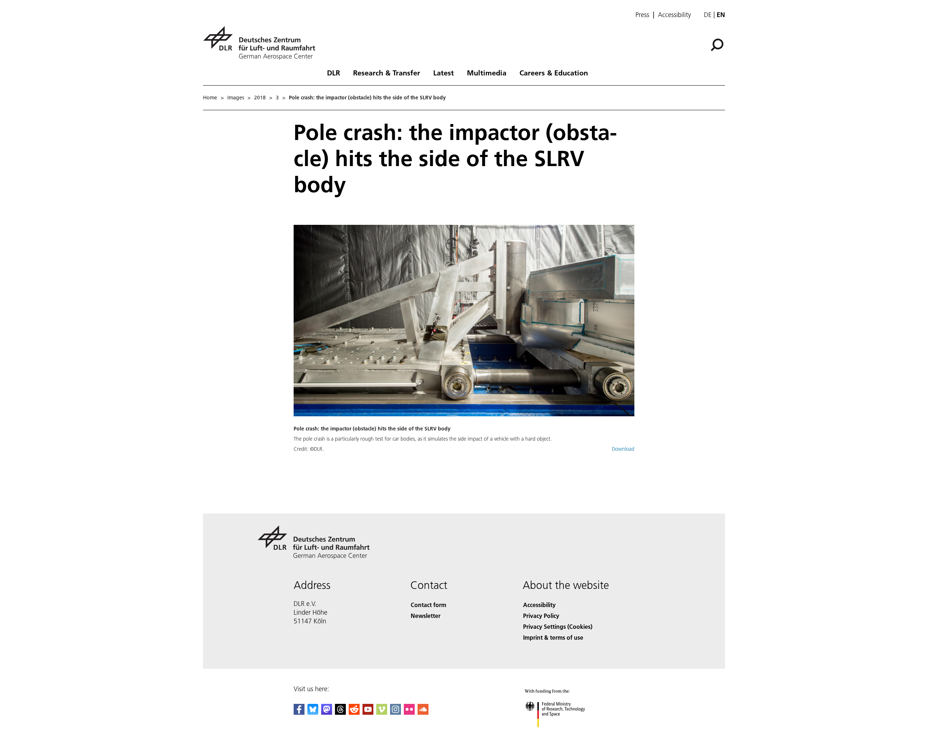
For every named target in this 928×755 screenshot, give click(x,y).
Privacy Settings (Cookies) (557, 626)
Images (235, 97)
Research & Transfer (386, 72)
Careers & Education (553, 72)
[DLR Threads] (340, 712)
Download (623, 449)
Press (642, 15)
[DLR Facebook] (299, 712)
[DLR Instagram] (395, 712)
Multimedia (486, 72)
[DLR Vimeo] (381, 712)
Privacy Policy (541, 615)
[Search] (717, 44)
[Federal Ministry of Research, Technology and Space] (564, 734)
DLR (333, 72)
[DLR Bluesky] (312, 712)
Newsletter (425, 615)
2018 (260, 97)
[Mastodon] (326, 712)
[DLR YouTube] (367, 712)
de (708, 15)
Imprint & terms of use (553, 637)
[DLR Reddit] (354, 712)
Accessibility (674, 15)
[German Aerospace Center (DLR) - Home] (262, 43)
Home (210, 97)
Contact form (428, 604)
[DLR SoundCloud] (423, 712)
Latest (443, 72)
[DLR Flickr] (409, 712)
